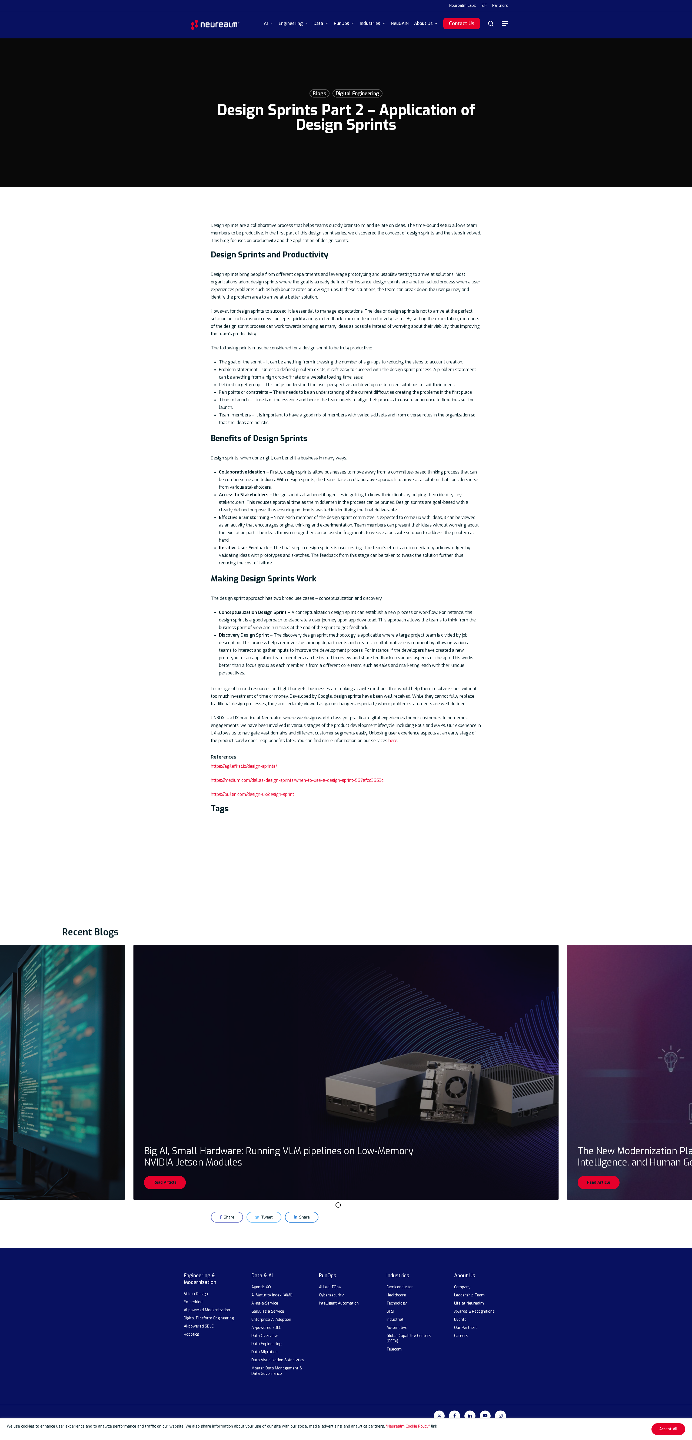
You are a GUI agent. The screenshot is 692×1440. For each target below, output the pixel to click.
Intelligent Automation (339, 1303)
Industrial (395, 1319)
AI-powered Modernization (207, 1310)
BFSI (390, 1311)
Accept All (668, 1429)
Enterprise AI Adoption (271, 1319)
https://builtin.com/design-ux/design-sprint (252, 794)
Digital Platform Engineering (209, 1318)
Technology (397, 1303)
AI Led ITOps (330, 1287)
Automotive (397, 1327)
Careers (461, 1335)
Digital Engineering (357, 93)
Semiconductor (400, 1287)
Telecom (394, 1349)
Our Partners (466, 1327)
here (392, 740)
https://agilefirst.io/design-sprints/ (244, 766)
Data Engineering (266, 1343)
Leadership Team (469, 1295)
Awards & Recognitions (474, 1311)
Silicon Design (196, 1293)
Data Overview (264, 1335)
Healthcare (396, 1295)
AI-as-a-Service (265, 1303)
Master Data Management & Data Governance (276, 1371)
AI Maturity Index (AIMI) (271, 1295)
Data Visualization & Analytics (277, 1360)
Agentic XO (261, 1287)
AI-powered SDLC (199, 1326)
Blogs (319, 93)
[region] (346, 1429)
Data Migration (264, 1352)
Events (460, 1319)
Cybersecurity (331, 1295)
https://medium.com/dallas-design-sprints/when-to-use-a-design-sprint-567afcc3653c (297, 780)
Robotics (191, 1334)
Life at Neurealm (469, 1303)
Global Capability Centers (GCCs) (409, 1338)
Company (462, 1287)
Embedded (193, 1302)
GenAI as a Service (268, 1311)
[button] (505, 24)
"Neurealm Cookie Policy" (408, 1426)
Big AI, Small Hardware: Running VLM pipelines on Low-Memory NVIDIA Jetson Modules (278, 1156)
